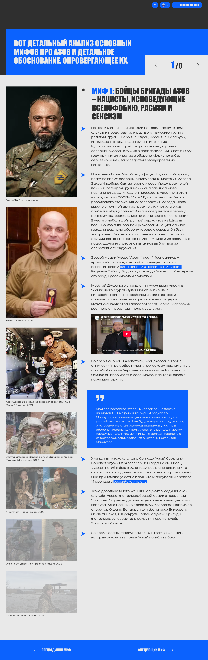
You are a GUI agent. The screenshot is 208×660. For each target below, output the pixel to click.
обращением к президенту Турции (151, 267)
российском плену (130, 481)
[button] (165, 5)
